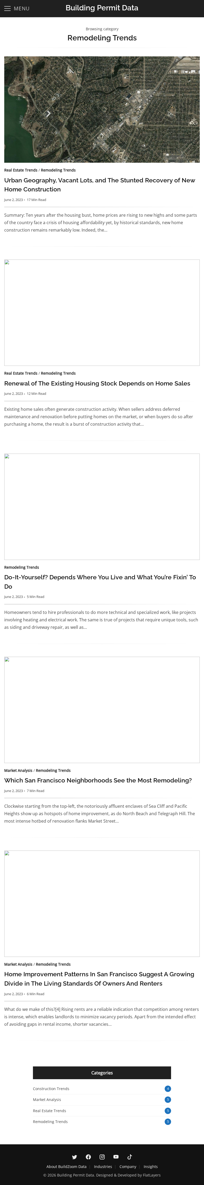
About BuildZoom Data (66, 1166)
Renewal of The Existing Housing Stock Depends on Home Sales (102, 312)
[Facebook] (88, 1157)
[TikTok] (129, 1157)
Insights (151, 1166)
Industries (103, 1166)
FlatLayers (152, 1175)
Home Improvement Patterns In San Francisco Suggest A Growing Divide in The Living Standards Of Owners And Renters (102, 904)
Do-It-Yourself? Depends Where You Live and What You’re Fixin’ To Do (102, 507)
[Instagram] (102, 1157)
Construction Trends (51, 1088)
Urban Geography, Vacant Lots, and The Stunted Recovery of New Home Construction (102, 109)
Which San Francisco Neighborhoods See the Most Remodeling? (102, 710)
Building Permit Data (102, 7)
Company (128, 1166)
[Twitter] (74, 1157)
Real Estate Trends (20, 170)
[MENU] (7, 8)
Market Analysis (18, 770)
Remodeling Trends (58, 170)
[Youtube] (115, 1157)
